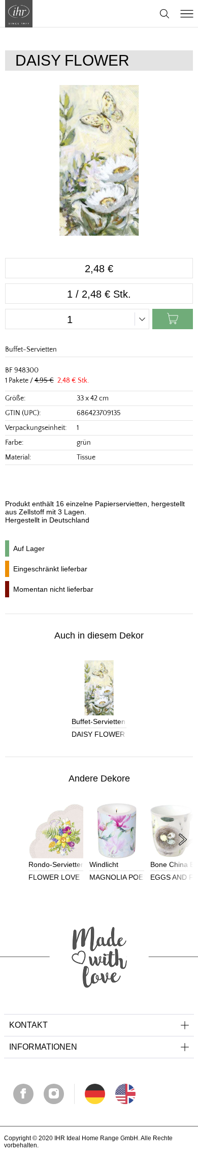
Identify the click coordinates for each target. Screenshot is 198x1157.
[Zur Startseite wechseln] (18, 13)
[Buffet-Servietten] (99, 687)
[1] (125, 1094)
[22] (95, 1094)
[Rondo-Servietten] (55, 830)
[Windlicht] (116, 830)
